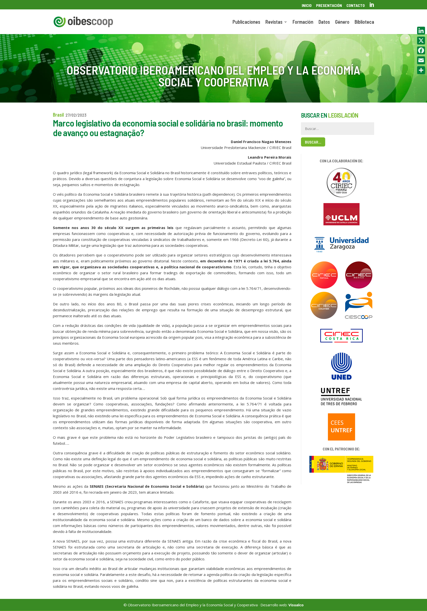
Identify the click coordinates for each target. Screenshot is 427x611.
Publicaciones (246, 22)
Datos (324, 22)
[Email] (421, 60)
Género (342, 22)
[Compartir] (421, 70)
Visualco (296, 604)
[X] (421, 40)
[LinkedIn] (421, 31)
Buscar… (313, 142)
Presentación (329, 5)
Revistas (273, 22)
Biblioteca (364, 22)
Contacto (355, 5)
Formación (303, 22)
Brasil (58, 115)
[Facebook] (421, 50)
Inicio (307, 5)
